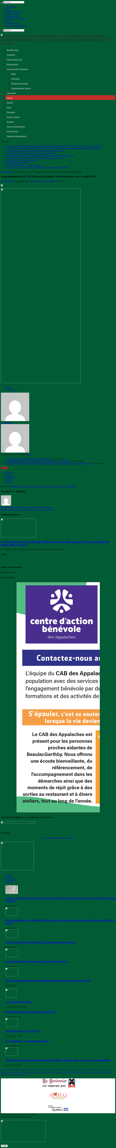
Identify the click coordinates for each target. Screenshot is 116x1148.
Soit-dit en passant (60, 1070)
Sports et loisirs (13, 117)
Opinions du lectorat (19, 83)
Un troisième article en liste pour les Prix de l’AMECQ (28, 459)
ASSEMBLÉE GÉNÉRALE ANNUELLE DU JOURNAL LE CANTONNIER (37, 461)
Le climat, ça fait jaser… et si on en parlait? (23, 165)
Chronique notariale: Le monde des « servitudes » (30, 1011)
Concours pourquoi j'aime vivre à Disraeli (100, 1072)
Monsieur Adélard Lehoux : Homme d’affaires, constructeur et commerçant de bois (39, 155)
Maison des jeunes (99, 1070)
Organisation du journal (21, 88)
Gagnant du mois (41, 1072)
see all (29, 454)
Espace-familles (50, 1072)
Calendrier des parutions (15, 18)
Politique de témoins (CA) (16, 26)
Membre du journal (13, 11)
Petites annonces (12, 14)
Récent (8, 875)
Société (10, 102)
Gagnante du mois (28, 1072)
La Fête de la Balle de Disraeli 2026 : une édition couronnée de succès (34, 151)
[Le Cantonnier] (15, 420)
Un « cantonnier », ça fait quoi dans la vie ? (27, 1041)
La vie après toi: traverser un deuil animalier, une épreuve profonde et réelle (36, 167)
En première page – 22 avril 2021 (22, 1031)
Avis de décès (12, 131)
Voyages (10, 122)
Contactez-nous (11, 23)
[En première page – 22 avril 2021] (11, 1026)
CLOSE (4, 1146)
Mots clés (9, 882)
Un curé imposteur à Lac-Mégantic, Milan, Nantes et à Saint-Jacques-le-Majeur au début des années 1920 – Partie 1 (53, 148)
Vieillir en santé (24, 1074)
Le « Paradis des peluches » (19, 1001)
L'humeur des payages (12, 1072)
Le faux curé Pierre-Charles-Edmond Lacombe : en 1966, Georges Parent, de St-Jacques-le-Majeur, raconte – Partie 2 (54, 146)
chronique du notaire (60, 1072)
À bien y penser (78, 1070)
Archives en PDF (12, 16)
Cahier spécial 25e (14, 59)
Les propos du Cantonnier (17, 69)
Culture (10, 98)
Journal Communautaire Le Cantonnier (58, 838)
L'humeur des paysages (26, 1070)
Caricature (15, 78)
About (8, 387)
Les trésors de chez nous (82, 1072)
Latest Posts (10, 389)
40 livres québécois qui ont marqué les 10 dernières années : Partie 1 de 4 (35, 158)
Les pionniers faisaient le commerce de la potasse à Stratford (30, 153)
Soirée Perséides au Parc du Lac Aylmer (21, 160)
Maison (4, 172)
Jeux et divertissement (16, 126)
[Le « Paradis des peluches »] (10, 997)
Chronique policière (14, 1074)
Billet (13, 74)
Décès (68, 1072)
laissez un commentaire (45, 181)
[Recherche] (2, 2)
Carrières (9, 21)
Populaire (9, 877)
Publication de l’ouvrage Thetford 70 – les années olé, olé (28, 510)
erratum (20, 1072)
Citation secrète (5, 1074)
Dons (7, 9)
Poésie (34, 1072)
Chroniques (11, 93)
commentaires (11, 879)
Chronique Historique (88, 1070)
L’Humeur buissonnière (13, 1070)
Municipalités (12, 64)
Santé (9, 107)
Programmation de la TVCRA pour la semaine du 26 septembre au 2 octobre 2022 (43, 486)
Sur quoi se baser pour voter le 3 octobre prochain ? (26, 507)
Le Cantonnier (7, 181)
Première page (12, 50)
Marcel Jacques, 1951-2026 (16, 162)
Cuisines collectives (50, 1070)
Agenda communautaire (16, 136)
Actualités (11, 55)
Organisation (10, 6)
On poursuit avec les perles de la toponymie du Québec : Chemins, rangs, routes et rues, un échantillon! (57, 1060)
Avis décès (3, 1070)
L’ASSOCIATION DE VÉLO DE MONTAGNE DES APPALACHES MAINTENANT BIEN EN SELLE (48, 463)
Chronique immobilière (39, 1070)
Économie (11, 112)
